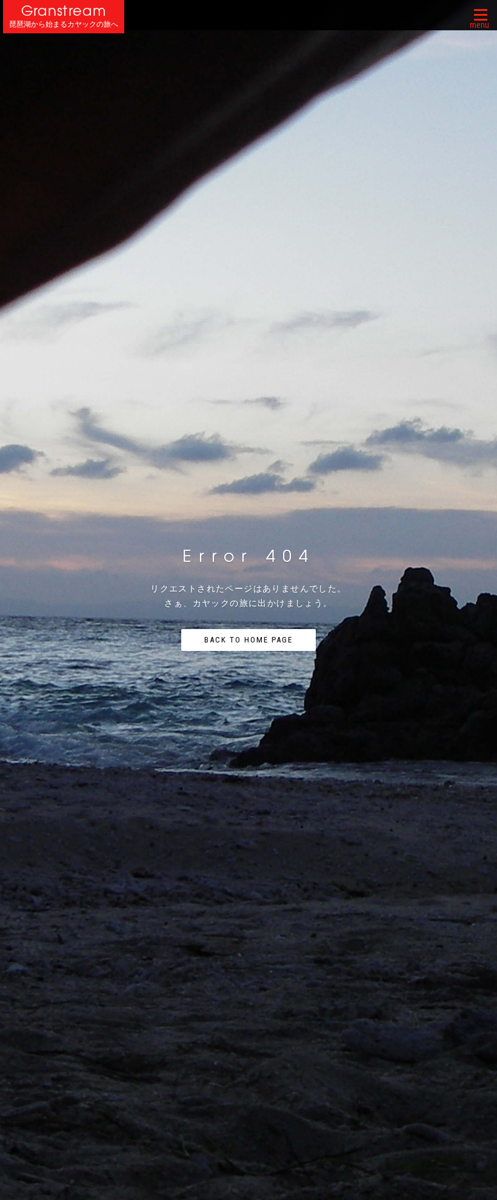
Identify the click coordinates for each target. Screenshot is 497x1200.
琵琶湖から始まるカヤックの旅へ (63, 24)
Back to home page (248, 639)
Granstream (64, 10)
